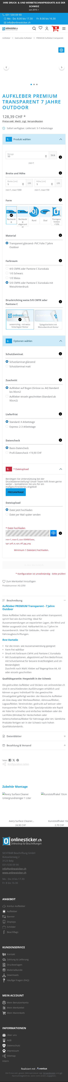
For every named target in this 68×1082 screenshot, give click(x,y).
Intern (5, 1061)
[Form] (60, 200)
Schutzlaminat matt (20, 366)
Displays (11, 921)
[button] (34, 600)
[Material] (60, 235)
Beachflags (12, 932)
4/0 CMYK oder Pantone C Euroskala (29, 268)
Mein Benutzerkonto (17, 1002)
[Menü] (64, 28)
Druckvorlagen (14, 964)
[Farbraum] (60, 260)
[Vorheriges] (6, 67)
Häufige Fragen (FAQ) (18, 980)
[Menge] (60, 157)
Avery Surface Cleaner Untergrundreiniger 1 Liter (20, 821)
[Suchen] (34, 28)
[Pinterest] (17, 760)
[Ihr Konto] (47, 28)
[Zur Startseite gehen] (16, 28)
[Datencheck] (60, 440)
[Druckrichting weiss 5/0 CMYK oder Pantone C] (60, 302)
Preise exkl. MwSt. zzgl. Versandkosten (22, 121)
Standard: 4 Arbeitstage (22, 421)
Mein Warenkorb (16, 1012)
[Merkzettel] (40, 28)
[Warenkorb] (55, 28)
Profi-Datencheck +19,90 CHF (25, 452)
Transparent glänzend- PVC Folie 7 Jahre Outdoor (31, 245)
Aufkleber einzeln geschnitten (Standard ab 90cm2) (32, 398)
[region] (34, 67)
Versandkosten (49, 1073)
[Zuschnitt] (60, 380)
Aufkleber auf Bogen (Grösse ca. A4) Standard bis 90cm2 (34, 390)
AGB (9, 1040)
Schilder (11, 926)
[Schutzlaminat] (60, 354)
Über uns (12, 1035)
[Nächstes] (61, 67)
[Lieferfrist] (60, 414)
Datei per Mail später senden (25, 514)
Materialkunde (14, 969)
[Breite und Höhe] (60, 173)
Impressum (13, 1050)
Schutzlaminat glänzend (22, 361)
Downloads (13, 974)
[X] (13, 760)
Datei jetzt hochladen (20, 510)
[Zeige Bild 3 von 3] (36, 84)
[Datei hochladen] (60, 533)
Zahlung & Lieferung (18, 959)
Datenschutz (13, 1045)
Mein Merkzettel (15, 1007)
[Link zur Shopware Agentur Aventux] (41, 1068)
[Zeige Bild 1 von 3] (31, 84)
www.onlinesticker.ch (14, 872)
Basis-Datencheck (19, 448)
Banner (11, 916)
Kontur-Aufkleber (16, 906)
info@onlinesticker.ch (14, 868)
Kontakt (11, 954)
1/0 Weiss (14, 278)
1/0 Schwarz (16, 273)
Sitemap (11, 1055)
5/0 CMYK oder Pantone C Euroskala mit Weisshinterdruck (31, 284)
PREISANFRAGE (16, 492)
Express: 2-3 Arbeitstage (22, 426)
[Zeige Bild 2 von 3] (34, 84)
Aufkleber (12, 911)
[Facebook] (10, 760)
